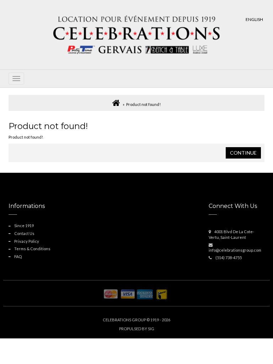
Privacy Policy (26, 241)
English (254, 19)
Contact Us (24, 233)
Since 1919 (24, 225)
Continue (243, 153)
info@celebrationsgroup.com (235, 250)
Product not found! (143, 104)
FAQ (18, 256)
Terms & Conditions (32, 248)
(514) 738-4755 (228, 257)
